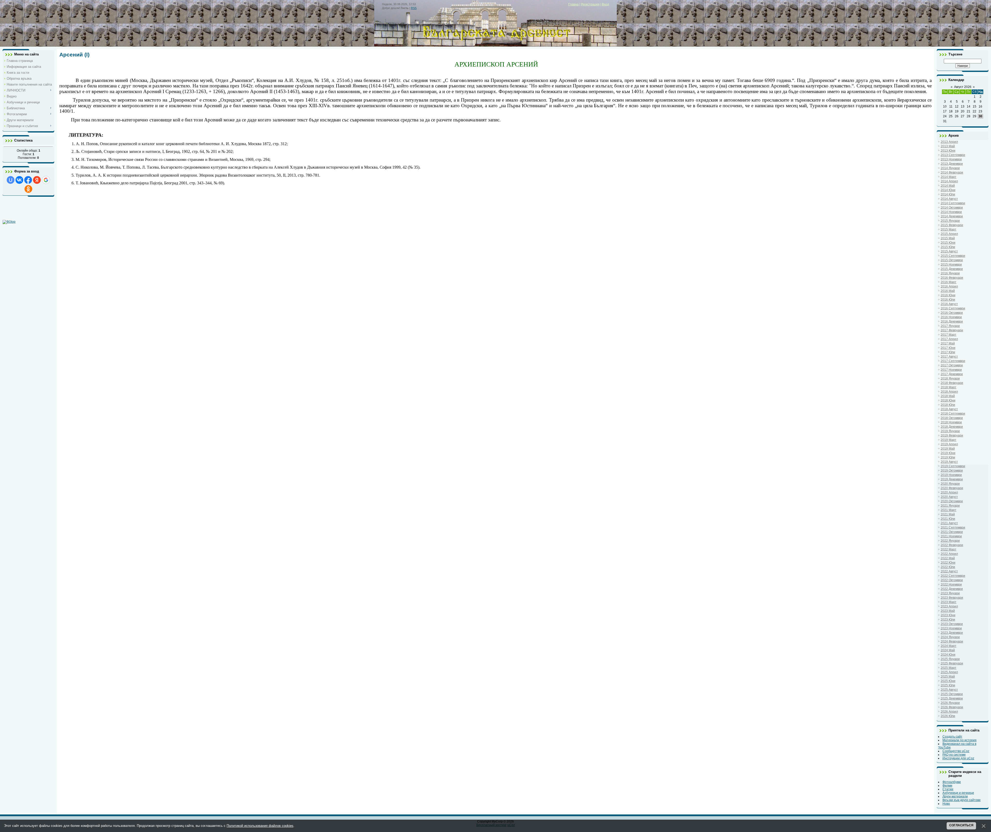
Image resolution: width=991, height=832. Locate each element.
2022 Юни (948, 562)
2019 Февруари (952, 435)
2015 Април (949, 234)
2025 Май (948, 676)
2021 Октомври (952, 532)
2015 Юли (948, 247)
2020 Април (949, 492)
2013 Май (948, 146)
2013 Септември (953, 155)
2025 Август (949, 689)
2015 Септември (953, 256)
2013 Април (949, 142)
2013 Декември (952, 164)
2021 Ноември (951, 536)
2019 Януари (950, 431)
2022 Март (948, 549)
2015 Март (948, 229)
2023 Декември (952, 633)
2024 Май (948, 650)
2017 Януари (950, 326)
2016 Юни (948, 295)
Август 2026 (962, 87)
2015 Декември (952, 269)
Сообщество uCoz (955, 751)
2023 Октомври (952, 624)
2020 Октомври (952, 501)
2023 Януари (950, 593)
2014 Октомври (952, 207)
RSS (414, 8)
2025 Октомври (952, 694)
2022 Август (949, 571)
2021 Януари (950, 505)
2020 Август (949, 497)
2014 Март (948, 177)
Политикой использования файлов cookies (260, 826)
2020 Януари (950, 483)
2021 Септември (953, 527)
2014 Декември (952, 216)
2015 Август (949, 251)
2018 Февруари (952, 383)
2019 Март (948, 440)
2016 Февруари (952, 277)
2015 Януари (950, 221)
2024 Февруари (952, 641)
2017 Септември (953, 361)
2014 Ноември (951, 212)
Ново (946, 803)
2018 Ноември (951, 422)
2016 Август (949, 304)
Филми (947, 785)
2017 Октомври (952, 365)
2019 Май (948, 448)
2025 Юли (948, 685)
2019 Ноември (951, 475)
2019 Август (949, 462)
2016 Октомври (952, 313)
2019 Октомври (952, 470)
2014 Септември (953, 203)
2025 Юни (948, 681)
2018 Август (949, 409)
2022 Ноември (951, 584)
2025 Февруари (952, 663)
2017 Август (949, 356)
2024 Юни (948, 654)
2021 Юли (948, 519)
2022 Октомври (952, 580)
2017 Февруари (952, 330)
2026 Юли (948, 716)
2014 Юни (948, 190)
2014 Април (949, 181)
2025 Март (948, 668)
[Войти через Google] (46, 180)
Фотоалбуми (951, 782)
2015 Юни (948, 242)
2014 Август (949, 199)
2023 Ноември (951, 628)
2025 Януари (950, 659)
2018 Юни (948, 400)
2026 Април (949, 711)
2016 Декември (952, 321)
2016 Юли (948, 299)
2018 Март (948, 387)
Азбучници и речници (958, 793)
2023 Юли (948, 619)
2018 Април (949, 391)
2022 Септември (953, 576)
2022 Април (949, 554)
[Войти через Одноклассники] (28, 189)
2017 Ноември (951, 370)
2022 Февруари (952, 545)
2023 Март (948, 602)
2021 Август (949, 523)
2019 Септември (953, 466)
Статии (947, 789)
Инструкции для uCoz (958, 758)
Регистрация (590, 4)
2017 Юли (948, 352)
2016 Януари (950, 273)
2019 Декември (952, 479)
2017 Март (948, 334)
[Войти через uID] (10, 180)
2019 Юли (948, 457)
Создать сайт (952, 736)
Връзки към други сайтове (961, 800)
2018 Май (948, 396)
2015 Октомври (952, 260)
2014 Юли (948, 194)
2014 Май (948, 185)
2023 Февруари (952, 597)
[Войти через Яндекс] (37, 180)
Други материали (955, 796)
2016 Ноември (951, 317)
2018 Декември (952, 427)
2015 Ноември (951, 264)
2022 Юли (948, 567)
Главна (573, 4)
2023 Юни (948, 615)
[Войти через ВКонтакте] (19, 180)
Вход (605, 4)
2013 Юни (948, 150)
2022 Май (948, 558)
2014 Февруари (952, 172)
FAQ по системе (954, 754)
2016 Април (949, 286)
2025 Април (949, 672)
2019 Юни (948, 453)
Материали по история (959, 740)
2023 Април (949, 606)
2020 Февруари (952, 488)
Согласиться (961, 825)
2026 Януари (950, 703)
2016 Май (948, 291)
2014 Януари (950, 168)
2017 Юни (948, 348)
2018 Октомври (952, 418)
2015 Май (948, 238)
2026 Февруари (952, 707)
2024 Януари (950, 637)
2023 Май (948, 611)
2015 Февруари (952, 225)
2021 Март (948, 510)
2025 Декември (952, 698)
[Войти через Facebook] (28, 180)
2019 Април (949, 444)
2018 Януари (950, 378)
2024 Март (948, 646)
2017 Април (949, 339)
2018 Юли (948, 405)
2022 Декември (952, 589)
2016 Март (948, 282)
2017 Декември (952, 374)
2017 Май (948, 343)
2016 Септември (953, 308)
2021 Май (948, 514)
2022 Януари (950, 540)
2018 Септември (953, 413)
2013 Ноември (951, 159)
